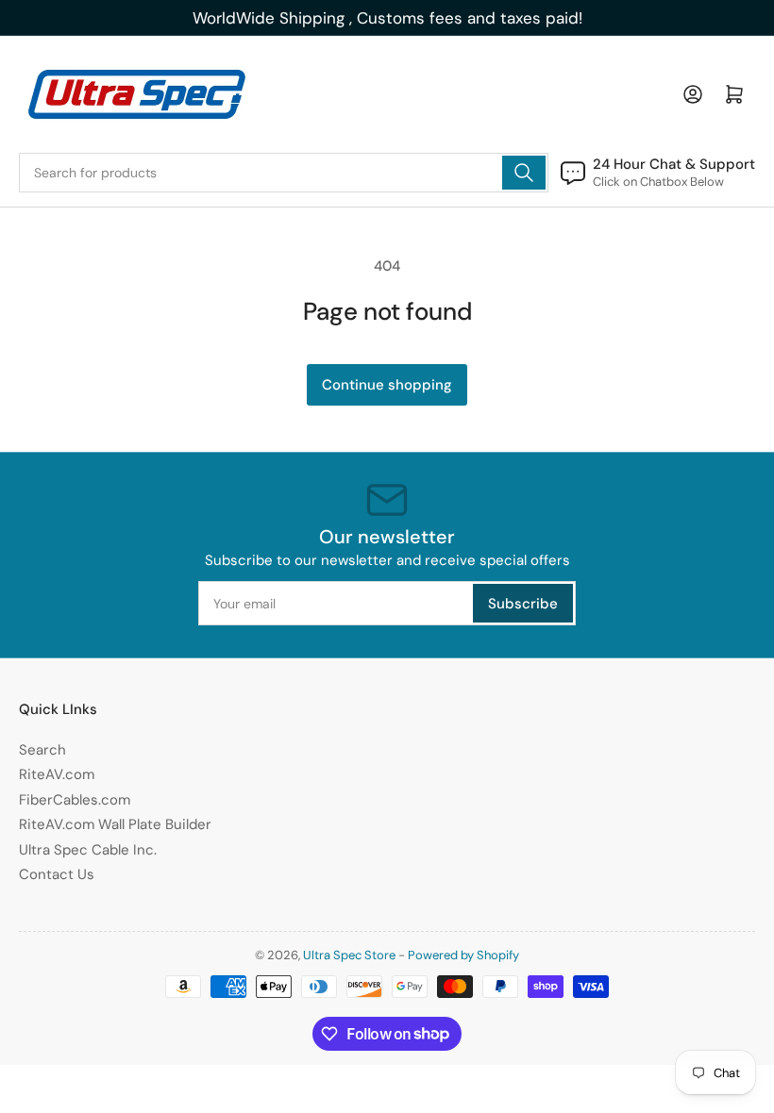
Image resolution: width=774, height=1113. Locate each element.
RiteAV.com (56, 774)
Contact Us (56, 874)
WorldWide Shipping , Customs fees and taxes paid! (387, 18)
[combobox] (283, 172)
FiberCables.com (74, 799)
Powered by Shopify (463, 955)
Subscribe (523, 603)
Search (42, 749)
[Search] (524, 173)
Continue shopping (387, 384)
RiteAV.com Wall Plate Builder (115, 824)
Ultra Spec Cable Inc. (88, 849)
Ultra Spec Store (349, 955)
